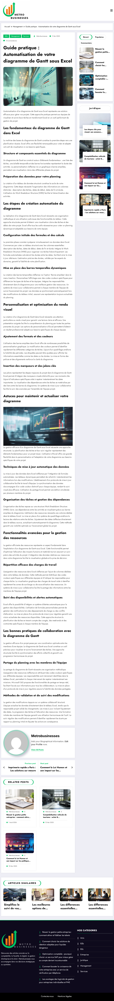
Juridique (84, 960)
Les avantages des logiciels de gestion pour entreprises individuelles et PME (56, 981)
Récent (86, 37)
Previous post (30, 763)
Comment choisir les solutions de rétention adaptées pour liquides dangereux (102, 64)
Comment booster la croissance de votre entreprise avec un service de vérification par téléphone (102, 91)
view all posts (37, 750)
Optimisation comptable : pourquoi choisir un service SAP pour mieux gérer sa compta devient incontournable (102, 77)
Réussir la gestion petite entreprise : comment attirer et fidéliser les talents (18, 816)
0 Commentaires (11, 41)
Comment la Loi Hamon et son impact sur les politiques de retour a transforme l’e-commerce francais (53, 769)
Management (15, 36)
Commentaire (86, 43)
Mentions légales (65, 996)
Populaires (99, 37)
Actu (82, 938)
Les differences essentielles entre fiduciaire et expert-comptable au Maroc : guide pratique (42, 907)
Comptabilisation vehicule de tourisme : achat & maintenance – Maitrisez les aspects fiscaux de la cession (55, 816)
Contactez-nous (47, 996)
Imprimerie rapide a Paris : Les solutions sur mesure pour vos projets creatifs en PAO (21, 769)
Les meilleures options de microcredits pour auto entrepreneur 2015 (13, 907)
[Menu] (111, 10)
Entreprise (84, 954)
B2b (6, 36)
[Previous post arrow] (4, 767)
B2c (82, 949)
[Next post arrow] (72, 767)
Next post (44, 763)
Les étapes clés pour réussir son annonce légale (92, 131)
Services (26, 36)
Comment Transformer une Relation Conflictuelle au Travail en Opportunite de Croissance (99, 907)
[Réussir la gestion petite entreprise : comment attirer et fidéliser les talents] (20, 799)
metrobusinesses (41, 36)
